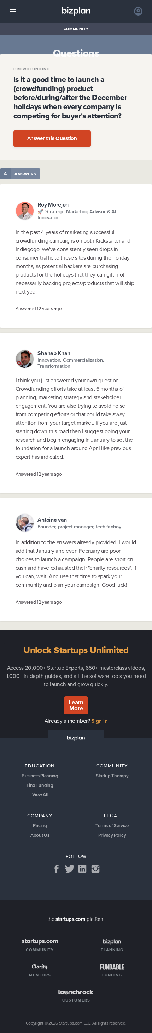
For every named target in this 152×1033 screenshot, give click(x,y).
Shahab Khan (53, 353)
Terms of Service (111, 825)
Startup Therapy (112, 775)
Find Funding (40, 785)
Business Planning (40, 775)
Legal (112, 815)
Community (76, 28)
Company (40, 815)
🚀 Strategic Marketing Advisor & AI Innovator (76, 215)
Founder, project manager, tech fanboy (79, 527)
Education (40, 765)
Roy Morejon (53, 205)
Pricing (40, 825)
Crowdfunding (31, 69)
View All (40, 794)
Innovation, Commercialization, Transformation (70, 363)
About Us (39, 835)
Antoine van (52, 520)
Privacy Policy (112, 835)
